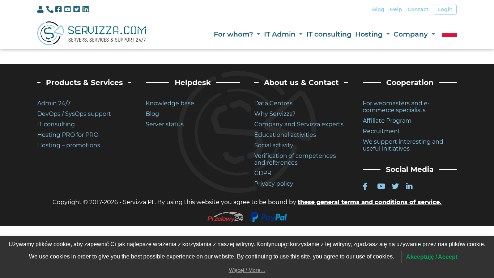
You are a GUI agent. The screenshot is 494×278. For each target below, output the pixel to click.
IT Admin (279, 34)
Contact (418, 9)
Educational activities (285, 134)
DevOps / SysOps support (74, 113)
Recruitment (381, 131)
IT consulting (329, 34)
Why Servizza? (274, 113)
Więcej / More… (247, 270)
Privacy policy (273, 183)
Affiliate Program (387, 120)
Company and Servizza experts (299, 124)
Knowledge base (170, 103)
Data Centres (273, 103)
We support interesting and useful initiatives (403, 145)
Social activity (273, 145)
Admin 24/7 (54, 103)
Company (410, 34)
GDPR (263, 173)
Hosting (369, 34)
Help (396, 9)
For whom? (233, 34)
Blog (378, 9)
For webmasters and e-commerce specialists (396, 107)
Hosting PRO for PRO (67, 134)
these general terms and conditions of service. (370, 202)
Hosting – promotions (68, 145)
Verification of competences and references (295, 159)
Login (445, 9)
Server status (165, 124)
